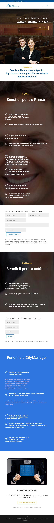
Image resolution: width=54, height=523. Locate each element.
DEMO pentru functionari (27, 502)
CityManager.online (12, 518)
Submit (10, 336)
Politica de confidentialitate (25, 518)
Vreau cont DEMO (13, 234)
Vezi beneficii (42, 28)
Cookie (29, 520)
